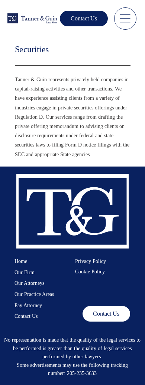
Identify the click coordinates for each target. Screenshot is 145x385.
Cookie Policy (90, 271)
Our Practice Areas (34, 294)
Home (20, 261)
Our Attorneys (29, 283)
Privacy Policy (90, 261)
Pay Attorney (28, 305)
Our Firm (24, 272)
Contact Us (26, 316)
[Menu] (125, 18)
